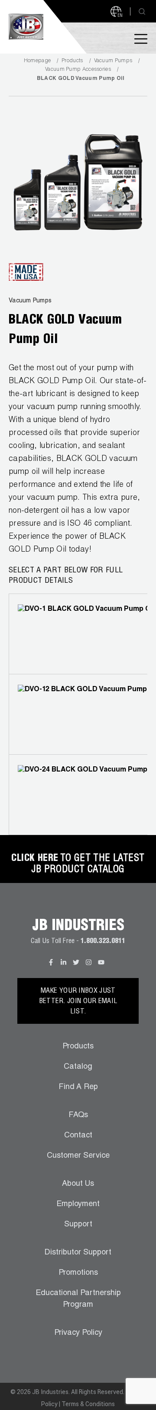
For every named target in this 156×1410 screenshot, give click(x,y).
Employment (78, 1204)
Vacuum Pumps (113, 61)
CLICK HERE (34, 859)
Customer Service (78, 1156)
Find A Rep (78, 1087)
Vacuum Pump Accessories (78, 69)
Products (72, 61)
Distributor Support (78, 1253)
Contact (78, 1136)
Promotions (78, 1273)
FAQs (78, 1115)
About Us (78, 1184)
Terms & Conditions (88, 1403)
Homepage (37, 61)
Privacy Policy (78, 1333)
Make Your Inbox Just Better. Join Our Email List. (78, 1002)
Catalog (78, 1067)
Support (78, 1225)
